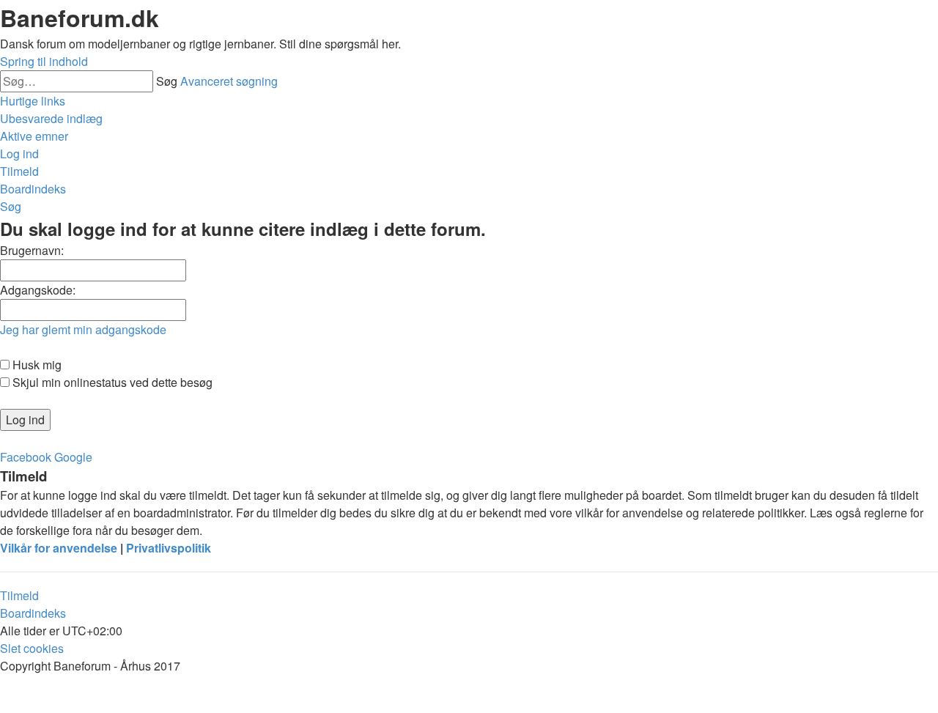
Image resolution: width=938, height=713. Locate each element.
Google (73, 456)
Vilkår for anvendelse (58, 547)
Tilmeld (19, 595)
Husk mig (36, 364)
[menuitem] (51, 118)
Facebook (25, 456)
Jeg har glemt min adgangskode (83, 329)
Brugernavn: (32, 250)
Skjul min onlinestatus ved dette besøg (111, 382)
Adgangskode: (37, 289)
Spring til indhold (44, 61)
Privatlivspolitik (168, 547)
